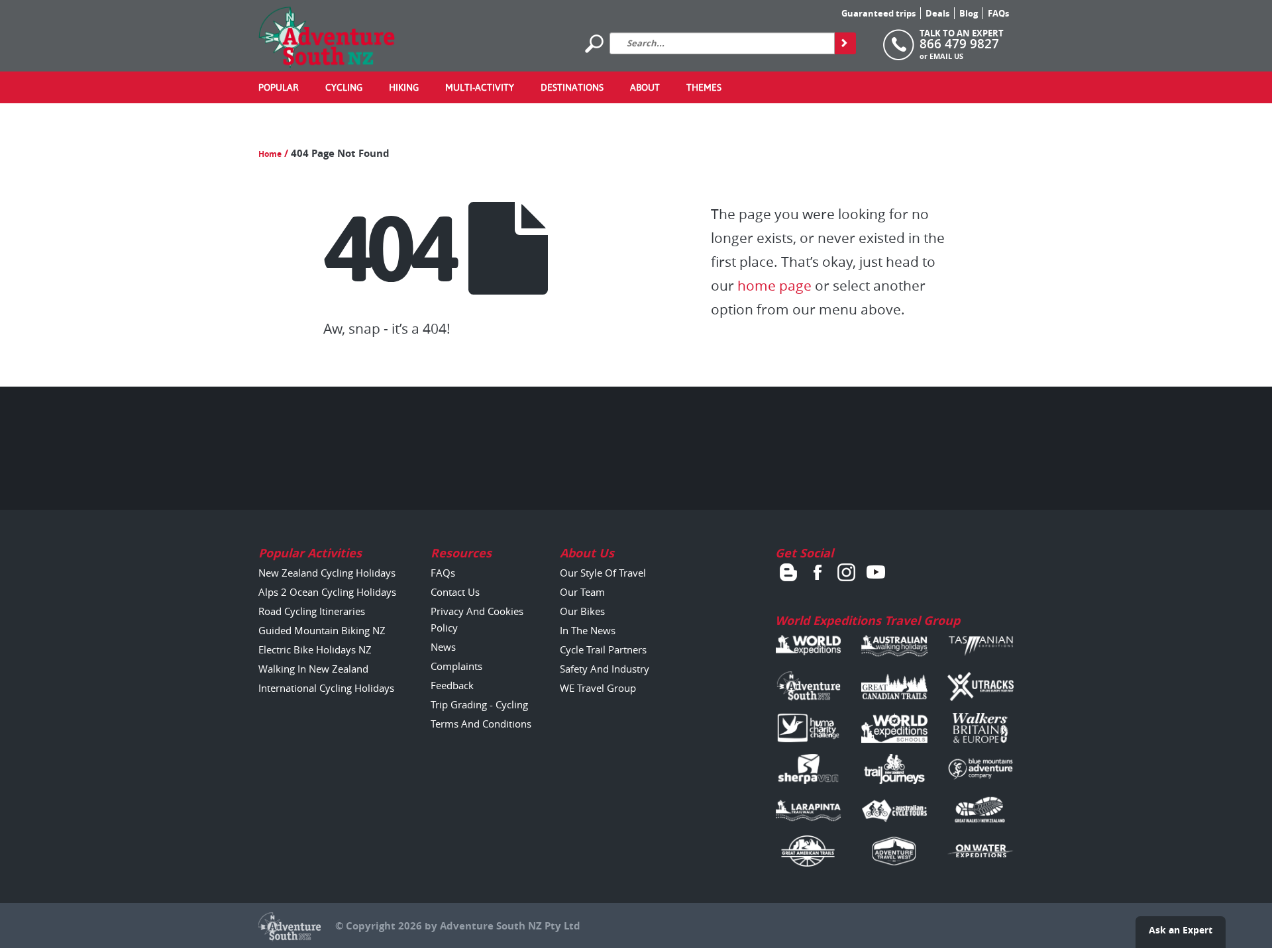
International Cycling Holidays (326, 687)
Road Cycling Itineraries (311, 611)
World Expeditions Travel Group (867, 620)
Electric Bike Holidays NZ (315, 649)
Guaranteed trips (878, 13)
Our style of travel (603, 572)
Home (270, 154)
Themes (703, 87)
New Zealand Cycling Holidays (327, 572)
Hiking (404, 87)
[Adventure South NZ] (327, 37)
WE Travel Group (598, 687)
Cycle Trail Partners (603, 649)
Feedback (452, 685)
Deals (937, 13)
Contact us (455, 591)
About (645, 87)
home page (774, 285)
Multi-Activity (479, 87)
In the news (587, 630)
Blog (968, 13)
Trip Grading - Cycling (479, 704)
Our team (582, 591)
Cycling (343, 87)
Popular (278, 87)
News (443, 646)
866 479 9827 (959, 43)
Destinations (572, 87)
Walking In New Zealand (313, 668)
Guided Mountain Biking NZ (322, 630)
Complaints (456, 666)
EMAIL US (946, 56)
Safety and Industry (604, 668)
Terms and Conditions (481, 723)
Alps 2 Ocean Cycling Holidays (327, 591)
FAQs (998, 13)
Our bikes (582, 611)
